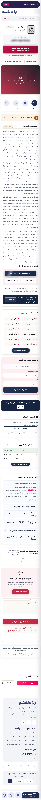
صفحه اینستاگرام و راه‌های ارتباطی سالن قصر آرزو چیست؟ (21, 538)
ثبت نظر (20, 407)
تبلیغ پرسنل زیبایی (29, 744)
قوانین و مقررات (13, 733)
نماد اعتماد (28, 781)
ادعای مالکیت (10, 300)
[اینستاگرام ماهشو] (23, 722)
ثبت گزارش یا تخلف (27, 655)
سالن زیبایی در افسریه (20, 30)
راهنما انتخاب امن (13, 655)
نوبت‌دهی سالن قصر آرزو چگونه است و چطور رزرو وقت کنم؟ (21, 523)
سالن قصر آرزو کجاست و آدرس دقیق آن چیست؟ (22, 530)
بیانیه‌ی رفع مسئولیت (12, 740)
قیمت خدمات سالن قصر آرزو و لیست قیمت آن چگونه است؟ (22, 514)
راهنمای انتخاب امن (12, 744)
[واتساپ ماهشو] (34, 722)
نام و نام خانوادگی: (33, 371)
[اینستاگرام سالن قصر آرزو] (4, 795)
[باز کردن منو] (37, 11)
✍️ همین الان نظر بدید (20, 591)
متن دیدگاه (33, 600)
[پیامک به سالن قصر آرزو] (18, 795)
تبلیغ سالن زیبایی (30, 733)
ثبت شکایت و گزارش (12, 737)
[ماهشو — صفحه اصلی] (9, 12)
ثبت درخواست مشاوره (20, 390)
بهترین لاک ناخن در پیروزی (27, 765)
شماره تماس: (34, 380)
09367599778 (31, 490)
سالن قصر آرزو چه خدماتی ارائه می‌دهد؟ (24, 507)
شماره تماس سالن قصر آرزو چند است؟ (25, 483)
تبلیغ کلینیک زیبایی (29, 737)
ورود (6, 5)
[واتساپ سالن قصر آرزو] (11, 795)
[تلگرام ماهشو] (28, 722)
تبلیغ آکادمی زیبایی (29, 740)
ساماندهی (18, 781)
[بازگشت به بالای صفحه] (10, 781)
